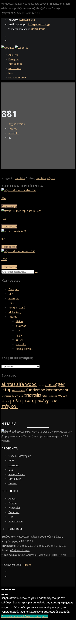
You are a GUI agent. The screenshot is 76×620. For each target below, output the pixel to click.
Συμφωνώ (7, 616)
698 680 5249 (27, 19)
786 (3, 198)
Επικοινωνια (17, 77)
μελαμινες (22, 400)
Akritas (19, 321)
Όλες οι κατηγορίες (19, 456)
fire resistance (18, 390)
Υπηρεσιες (15, 63)
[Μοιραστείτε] (9, 589)
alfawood (21, 326)
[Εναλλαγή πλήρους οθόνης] (6, 589)
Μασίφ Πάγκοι (24, 348)
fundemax (35, 390)
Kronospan (6, 396)
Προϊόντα (13, 512)
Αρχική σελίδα (16, 124)
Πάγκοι (12, 128)
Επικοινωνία (15, 521)
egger (19, 335)
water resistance (49, 396)
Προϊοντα (14, 68)
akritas (8, 384)
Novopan (13, 298)
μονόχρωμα (46, 401)
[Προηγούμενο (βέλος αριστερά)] (2, 594)
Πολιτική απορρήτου (36, 616)
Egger (58, 384)
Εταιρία (12, 503)
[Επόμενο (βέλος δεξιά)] (6, 594)
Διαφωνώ (18, 616)
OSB (11, 303)
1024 (4, 218)
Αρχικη (13, 54)
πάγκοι (51, 178)
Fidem (27, 564)
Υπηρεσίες (14, 507)
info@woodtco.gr (39, 24)
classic (40, 385)
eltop (6, 390)
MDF (11, 293)
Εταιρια (13, 59)
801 (3, 238)
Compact (13, 289)
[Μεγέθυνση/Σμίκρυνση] (2, 589)
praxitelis (13, 133)
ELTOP (20, 339)
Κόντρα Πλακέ (16, 307)
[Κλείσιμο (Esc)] (13, 589)
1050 (4, 259)
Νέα (10, 517)
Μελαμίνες (14, 312)
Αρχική (12, 498)
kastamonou (57, 390)
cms (18, 330)
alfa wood (26, 384)
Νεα (11, 73)
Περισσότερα (9, 206)
